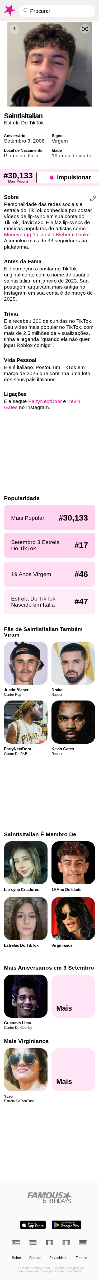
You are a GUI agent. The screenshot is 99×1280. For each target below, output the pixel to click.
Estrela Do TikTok (24, 122)
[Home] (49, 1197)
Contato (35, 1257)
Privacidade (58, 1257)
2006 (39, 141)
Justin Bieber (55, 234)
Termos (81, 1257)
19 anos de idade (71, 155)
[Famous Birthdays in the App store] (33, 1225)
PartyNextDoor (45, 401)
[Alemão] (83, 1242)
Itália (33, 155)
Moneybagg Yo (21, 234)
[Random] (85, 29)
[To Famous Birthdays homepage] (9, 10)
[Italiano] (66, 1242)
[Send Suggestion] (93, 199)
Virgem (60, 141)
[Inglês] (16, 1242)
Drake (83, 234)
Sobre (16, 1257)
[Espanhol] (33, 1242)
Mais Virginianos (26, 1041)
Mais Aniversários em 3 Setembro (49, 968)
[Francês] (49, 1242)
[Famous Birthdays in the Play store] (66, 1225)
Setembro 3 (17, 141)
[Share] (14, 29)
